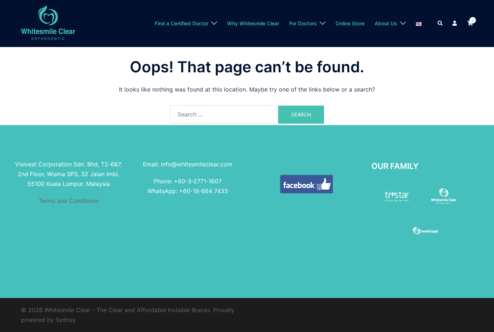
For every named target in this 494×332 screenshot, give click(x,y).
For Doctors (303, 23)
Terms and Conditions (69, 200)
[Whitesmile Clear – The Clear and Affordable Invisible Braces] (48, 22)
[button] (440, 23)
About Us (386, 23)
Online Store (350, 23)
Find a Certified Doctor (181, 23)
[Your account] (455, 23)
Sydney (66, 319)
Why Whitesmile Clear (253, 23)
